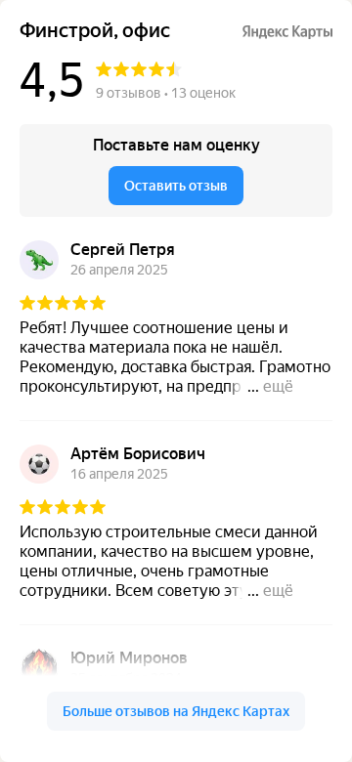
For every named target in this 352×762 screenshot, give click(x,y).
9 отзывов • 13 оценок (166, 93)
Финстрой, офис (95, 31)
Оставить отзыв (176, 185)
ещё (278, 386)
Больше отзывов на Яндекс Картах (176, 711)
